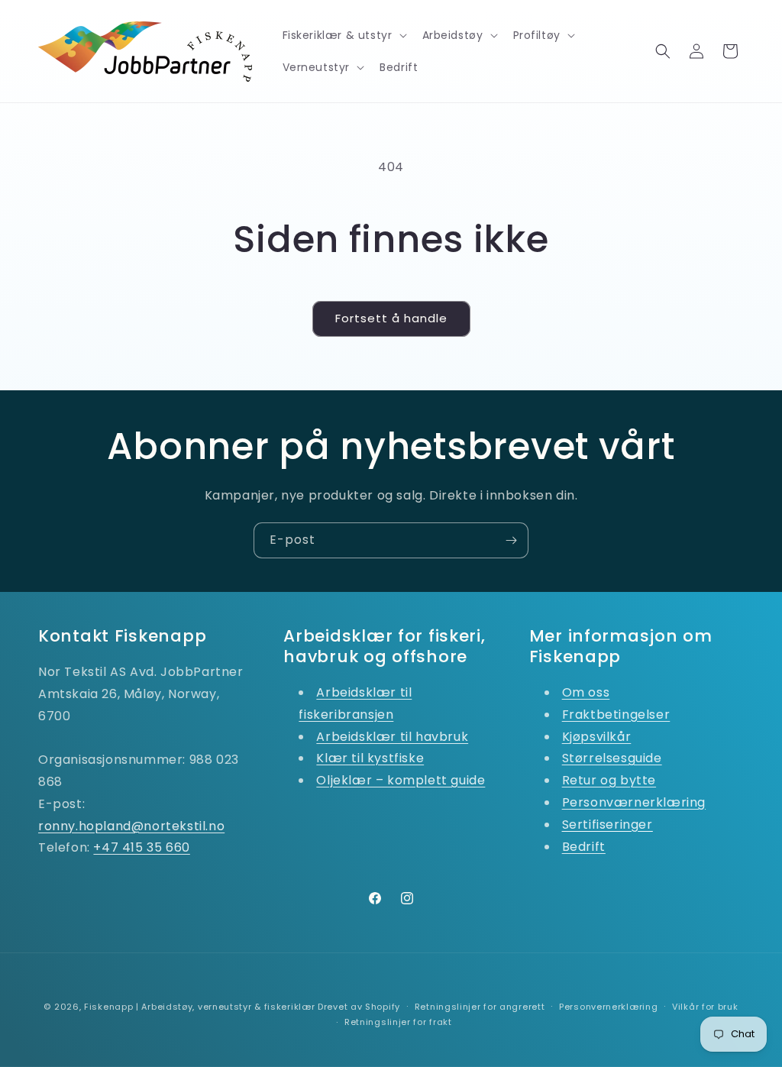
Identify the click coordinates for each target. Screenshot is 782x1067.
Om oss (586, 692)
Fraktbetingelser (616, 714)
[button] (343, 35)
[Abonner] (511, 540)
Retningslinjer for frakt (398, 1022)
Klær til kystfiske (370, 758)
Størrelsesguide (612, 758)
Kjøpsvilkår (597, 736)
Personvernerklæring (608, 1007)
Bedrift (584, 846)
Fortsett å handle (391, 318)
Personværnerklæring (634, 802)
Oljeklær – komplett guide (400, 780)
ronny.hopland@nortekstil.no (131, 826)
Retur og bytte (609, 780)
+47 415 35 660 (141, 847)
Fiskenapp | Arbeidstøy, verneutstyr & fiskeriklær (199, 1007)
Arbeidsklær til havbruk (392, 736)
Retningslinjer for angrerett (480, 1007)
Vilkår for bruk (705, 1007)
